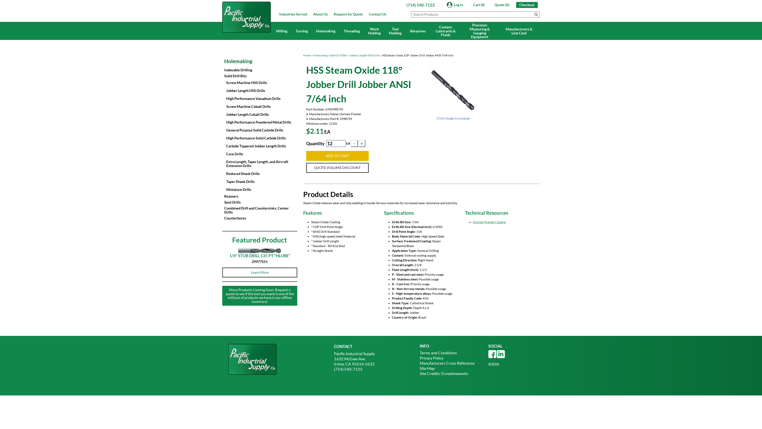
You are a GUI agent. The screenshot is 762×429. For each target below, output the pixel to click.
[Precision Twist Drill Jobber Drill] (453, 91)
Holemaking (325, 31)
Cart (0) (479, 5)
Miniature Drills (238, 189)
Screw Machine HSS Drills (246, 82)
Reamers (231, 196)
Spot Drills (232, 202)
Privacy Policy (432, 358)
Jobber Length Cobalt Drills (247, 114)
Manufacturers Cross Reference (447, 363)
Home (307, 55)
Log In (458, 5)
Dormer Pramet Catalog (489, 222)
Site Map (427, 368)
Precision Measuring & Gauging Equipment (480, 31)
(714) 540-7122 (420, 5)
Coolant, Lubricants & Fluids (446, 31)
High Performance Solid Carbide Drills (256, 138)
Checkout (527, 5)
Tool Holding (395, 31)
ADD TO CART (337, 156)
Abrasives (418, 31)
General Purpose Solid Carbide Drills (254, 130)
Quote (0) (502, 5)
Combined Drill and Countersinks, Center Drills (256, 210)
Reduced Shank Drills (243, 173)
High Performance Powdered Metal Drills (258, 122)
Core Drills (234, 154)
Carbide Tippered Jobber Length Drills (256, 146)
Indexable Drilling (238, 70)
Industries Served (293, 14)
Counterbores (235, 218)
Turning (302, 31)
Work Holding (374, 31)
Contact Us (377, 14)
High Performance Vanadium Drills (253, 98)
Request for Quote (348, 14)
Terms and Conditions (438, 352)
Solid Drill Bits (338, 55)
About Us (320, 14)
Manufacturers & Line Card (519, 31)
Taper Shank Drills (240, 181)
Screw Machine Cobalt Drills (248, 106)
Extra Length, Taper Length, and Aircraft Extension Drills (257, 163)
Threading (352, 31)
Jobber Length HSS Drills (364, 55)
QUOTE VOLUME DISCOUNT (337, 167)
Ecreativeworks (455, 373)
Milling (281, 31)
